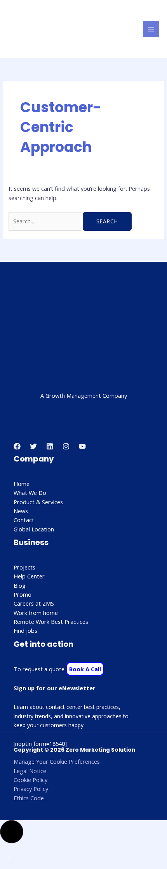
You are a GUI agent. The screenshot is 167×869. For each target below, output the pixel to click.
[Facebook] (17, 446)
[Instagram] (66, 446)
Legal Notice (30, 771)
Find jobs (25, 630)
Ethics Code (29, 798)
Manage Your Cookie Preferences (57, 761)
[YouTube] (82, 446)
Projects (24, 567)
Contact (24, 520)
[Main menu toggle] (151, 29)
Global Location (34, 529)
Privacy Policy (31, 788)
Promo (22, 594)
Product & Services (38, 502)
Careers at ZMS (34, 603)
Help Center (29, 576)
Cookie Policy (30, 780)
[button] (11, 831)
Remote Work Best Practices (51, 621)
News (21, 511)
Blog (20, 585)
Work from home (36, 612)
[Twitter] (33, 446)
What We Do (30, 492)
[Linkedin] (49, 446)
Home (22, 484)
